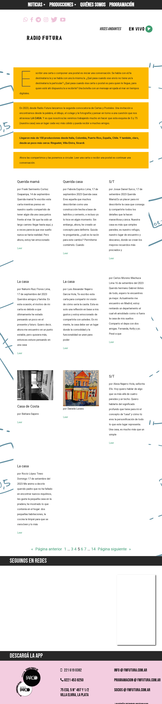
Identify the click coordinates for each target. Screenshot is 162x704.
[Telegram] (38, 20)
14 (93, 549)
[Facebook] (31, 20)
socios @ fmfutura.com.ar (132, 690)
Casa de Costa (28, 406)
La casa (23, 282)
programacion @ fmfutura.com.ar (137, 680)
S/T (111, 182)
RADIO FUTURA (44, 38)
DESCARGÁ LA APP (26, 655)
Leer (19, 248)
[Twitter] (54, 20)
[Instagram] (46, 20)
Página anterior (46, 549)
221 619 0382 (72, 670)
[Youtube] (62, 20)
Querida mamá (28, 182)
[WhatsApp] (25, 20)
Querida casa (73, 182)
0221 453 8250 (74, 680)
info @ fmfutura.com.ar (130, 670)
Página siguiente (114, 549)
